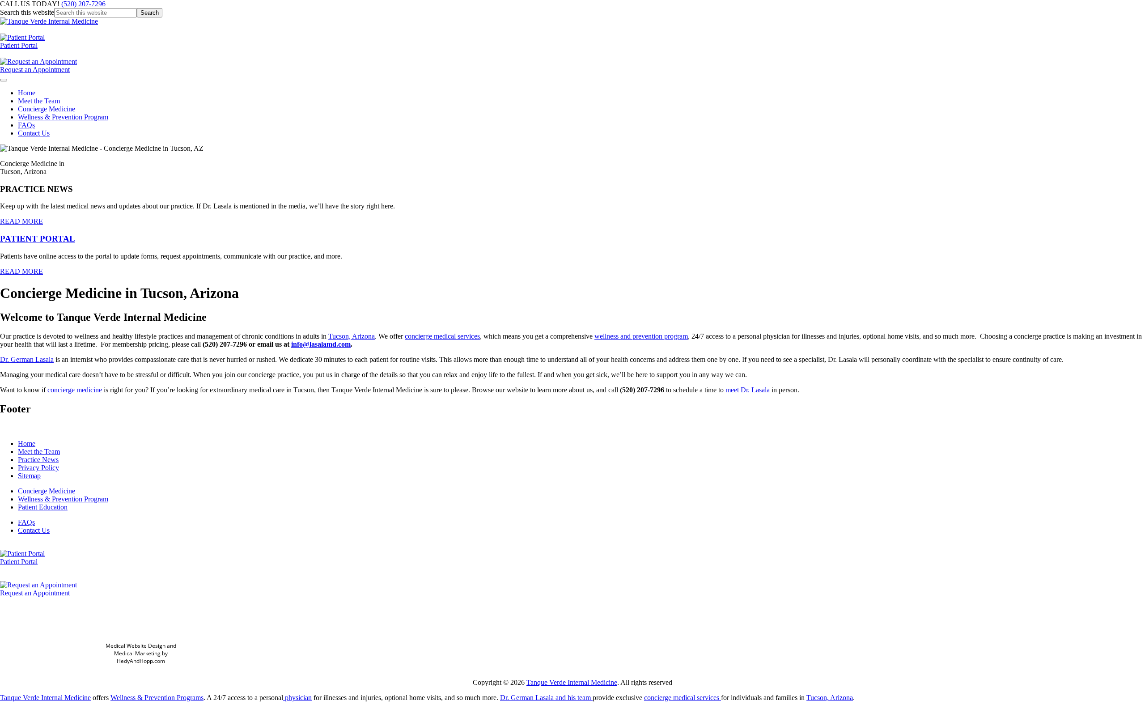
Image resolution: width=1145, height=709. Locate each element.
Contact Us (34, 133)
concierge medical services (442, 336)
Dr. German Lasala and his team (546, 697)
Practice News (38, 459)
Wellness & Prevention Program (63, 117)
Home (26, 93)
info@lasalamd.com (321, 344)
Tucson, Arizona (351, 336)
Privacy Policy (38, 467)
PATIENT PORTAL (37, 238)
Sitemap (29, 476)
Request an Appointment (35, 69)
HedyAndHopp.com (141, 661)
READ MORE (21, 221)
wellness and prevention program (641, 336)
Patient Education (43, 507)
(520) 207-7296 (83, 4)
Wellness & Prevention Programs (157, 697)
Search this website (27, 12)
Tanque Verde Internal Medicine (571, 682)
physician (297, 697)
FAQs (26, 125)
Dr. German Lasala (27, 359)
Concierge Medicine (46, 109)
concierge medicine (74, 390)
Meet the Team (39, 101)
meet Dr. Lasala (747, 390)
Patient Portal (19, 45)
